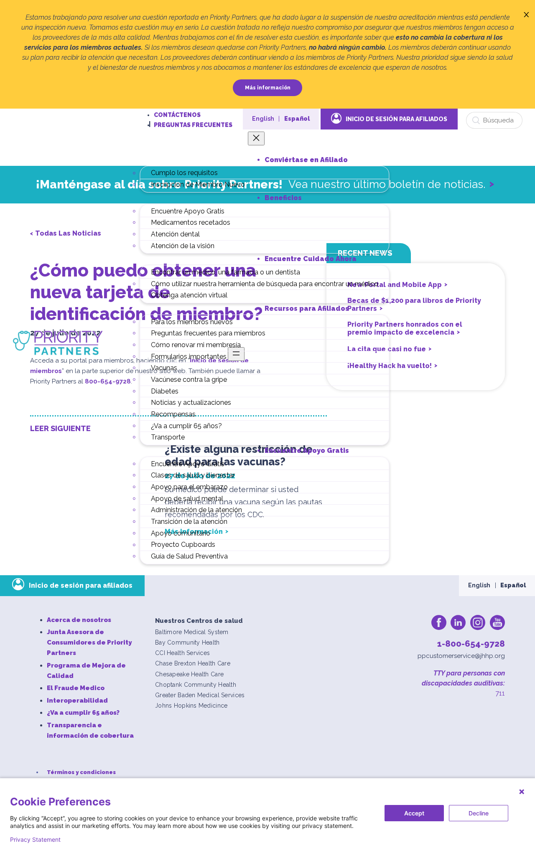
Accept (414, 813)
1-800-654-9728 (471, 643)
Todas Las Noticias (68, 233)
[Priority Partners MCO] (58, 342)
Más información (267, 88)
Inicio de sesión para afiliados (396, 119)
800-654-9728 (108, 381)
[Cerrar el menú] (256, 138)
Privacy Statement (35, 839)
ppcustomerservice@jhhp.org (461, 656)
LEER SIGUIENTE (60, 428)
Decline (479, 813)
